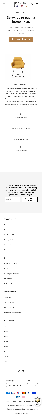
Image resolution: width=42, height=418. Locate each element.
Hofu (6, 331)
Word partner (9, 302)
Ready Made (9, 240)
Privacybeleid (31, 405)
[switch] (37, 404)
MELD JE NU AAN (29, 199)
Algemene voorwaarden (15, 409)
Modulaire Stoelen (11, 235)
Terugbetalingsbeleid (15, 405)
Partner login (9, 307)
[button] (4, 4)
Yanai (6, 326)
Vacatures (8, 297)
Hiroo (6, 336)
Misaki (6, 346)
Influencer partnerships (12, 312)
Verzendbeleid (32, 409)
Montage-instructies (11, 273)
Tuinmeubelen (9, 245)
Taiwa (6, 356)
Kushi (6, 341)
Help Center (8, 284)
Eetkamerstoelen (10, 225)
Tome (6, 361)
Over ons (7, 268)
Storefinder (8, 279)
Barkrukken (8, 230)
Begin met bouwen (21, 39)
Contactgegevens (22, 413)
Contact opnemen (10, 263)
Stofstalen (7, 250)
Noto (6, 351)
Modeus (28, 402)
